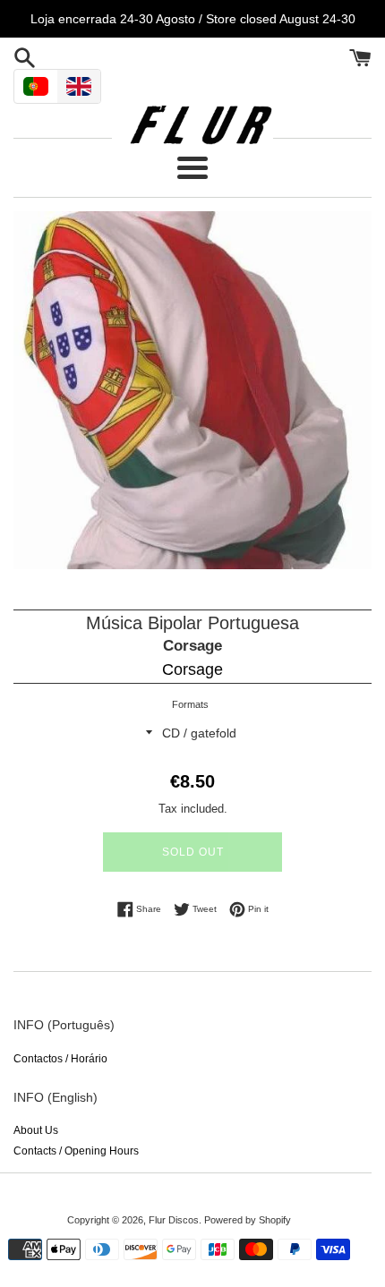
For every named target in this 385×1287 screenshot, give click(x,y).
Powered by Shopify (247, 1220)
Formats (190, 704)
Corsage (192, 645)
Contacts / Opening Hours (76, 1151)
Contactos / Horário (60, 1059)
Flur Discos (174, 1220)
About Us (35, 1130)
